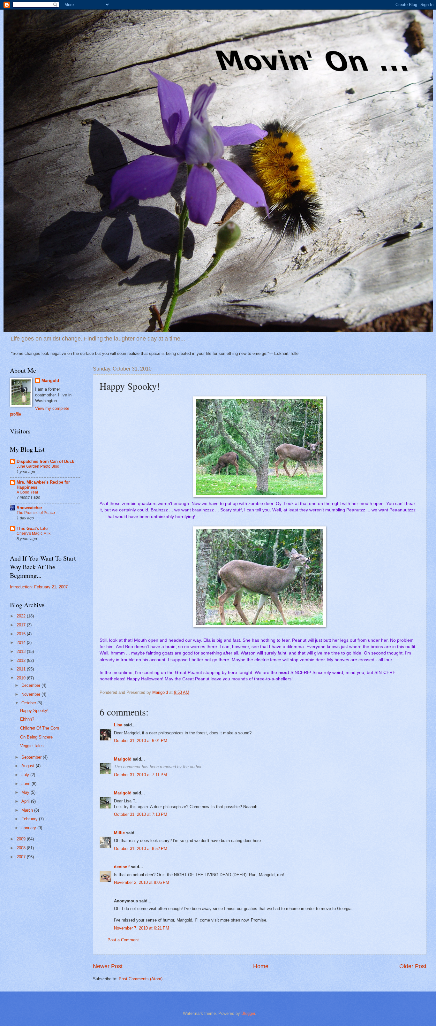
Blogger (248, 1013)
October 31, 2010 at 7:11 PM (140, 774)
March (27, 810)
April (26, 801)
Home (260, 966)
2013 (22, 651)
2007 (22, 856)
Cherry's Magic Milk (33, 533)
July (25, 774)
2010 (22, 678)
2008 (22, 848)
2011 (22, 669)
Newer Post (108, 966)
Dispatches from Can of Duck (45, 461)
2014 (22, 642)
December (31, 685)
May (26, 792)
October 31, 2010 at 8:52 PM (140, 848)
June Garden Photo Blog (38, 466)
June (26, 783)
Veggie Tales (32, 745)
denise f (122, 866)
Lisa (118, 725)
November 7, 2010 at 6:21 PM (141, 928)
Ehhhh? (27, 719)
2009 (22, 839)
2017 (22, 625)
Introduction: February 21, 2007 (39, 587)
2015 (22, 634)
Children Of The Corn (39, 728)
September (32, 757)
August (28, 765)
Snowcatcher (29, 507)
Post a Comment (123, 940)
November (31, 694)
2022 (22, 616)
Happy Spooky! (34, 710)
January (29, 827)
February (30, 818)
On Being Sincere (36, 737)
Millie (119, 833)
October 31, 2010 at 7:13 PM (140, 814)
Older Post (412, 966)
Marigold (123, 759)
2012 (22, 660)
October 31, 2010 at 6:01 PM (140, 740)
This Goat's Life (32, 528)
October (29, 703)
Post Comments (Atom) (140, 978)
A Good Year (27, 492)
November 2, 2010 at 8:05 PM (141, 882)
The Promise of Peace (36, 512)
